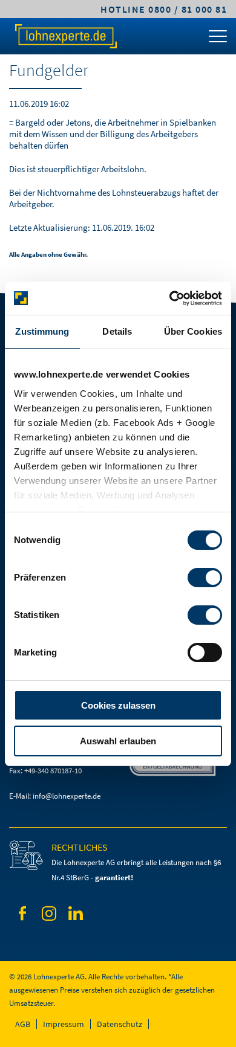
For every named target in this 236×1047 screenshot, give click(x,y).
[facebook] (22, 915)
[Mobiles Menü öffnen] (218, 39)
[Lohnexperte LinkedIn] (75, 915)
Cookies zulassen (118, 705)
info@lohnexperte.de (66, 796)
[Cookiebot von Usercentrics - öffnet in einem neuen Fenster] (169, 298)
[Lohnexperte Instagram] (49, 915)
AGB (22, 1024)
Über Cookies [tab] (193, 331)
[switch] (205, 577)
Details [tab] (117, 331)
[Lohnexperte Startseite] (65, 36)
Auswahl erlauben (118, 741)
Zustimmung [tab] (42, 331)
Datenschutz (119, 1024)
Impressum (63, 1024)
